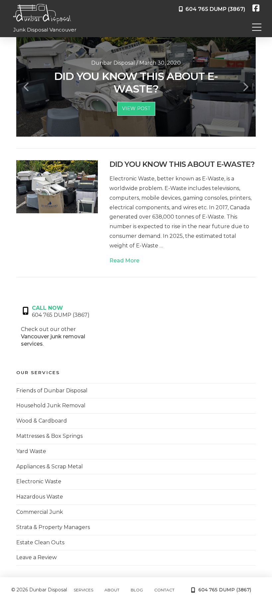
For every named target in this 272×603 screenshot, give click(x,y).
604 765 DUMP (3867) (214, 9)
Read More (124, 260)
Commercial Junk (39, 512)
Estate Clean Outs (40, 542)
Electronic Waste (38, 481)
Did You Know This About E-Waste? (182, 164)
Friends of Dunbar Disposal (52, 390)
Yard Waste (31, 451)
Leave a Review (36, 557)
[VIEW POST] (57, 186)
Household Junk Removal (51, 405)
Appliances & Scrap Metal (49, 466)
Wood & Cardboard (41, 421)
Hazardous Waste (39, 497)
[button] (256, 27)
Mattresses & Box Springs (49, 436)
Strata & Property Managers (53, 527)
